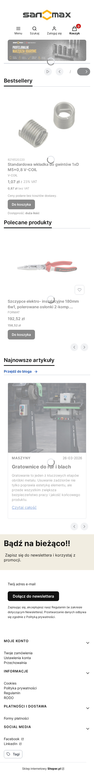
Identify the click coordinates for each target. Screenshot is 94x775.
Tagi (16, 754)
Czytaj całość (24, 507)
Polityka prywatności (20, 688)
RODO (9, 698)
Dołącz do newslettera (33, 596)
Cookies (10, 683)
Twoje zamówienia (18, 653)
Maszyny (21, 458)
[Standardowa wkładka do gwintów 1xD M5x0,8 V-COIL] (47, 124)
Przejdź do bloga (18, 371)
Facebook (12, 739)
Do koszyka (21, 204)
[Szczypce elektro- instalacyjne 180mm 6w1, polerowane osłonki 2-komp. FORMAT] (47, 266)
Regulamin (12, 693)
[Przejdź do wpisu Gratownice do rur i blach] (47, 418)
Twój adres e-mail (21, 584)
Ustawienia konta (17, 658)
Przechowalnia (15, 663)
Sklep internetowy (41, 768)
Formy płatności (16, 718)
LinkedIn (11, 744)
